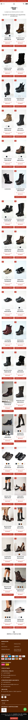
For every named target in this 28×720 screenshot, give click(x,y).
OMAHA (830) (20, 496)
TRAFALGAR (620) (8, 158)
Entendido (14, 718)
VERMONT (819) (7, 496)
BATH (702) (20, 128)
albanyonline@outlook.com (9, 675)
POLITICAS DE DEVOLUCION (17, 650)
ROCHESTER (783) (20, 589)
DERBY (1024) (20, 279)
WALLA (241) (7, 465)
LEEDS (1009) (20, 249)
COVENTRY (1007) (8, 219)
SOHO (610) (7, 435)
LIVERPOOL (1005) (8, 68)
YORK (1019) (20, 370)
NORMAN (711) (20, 433)
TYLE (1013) (7, 309)
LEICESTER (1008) (20, 98)
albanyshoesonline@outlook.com (11, 684)
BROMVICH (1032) (8, 370)
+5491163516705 (6, 682)
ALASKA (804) (8, 189)
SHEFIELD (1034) (7, 128)
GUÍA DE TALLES (5, 649)
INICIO (3, 644)
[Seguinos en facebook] (5, 697)
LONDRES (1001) (7, 249)
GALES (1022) (20, 68)
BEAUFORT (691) (7, 586)
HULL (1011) (20, 158)
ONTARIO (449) (20, 556)
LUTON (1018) (8, 340)
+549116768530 (6, 673)
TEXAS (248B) (8, 619)
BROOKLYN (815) (7, 526)
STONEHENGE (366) (20, 189)
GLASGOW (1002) (20, 219)
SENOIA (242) (20, 465)
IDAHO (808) (20, 526)
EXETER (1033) (20, 340)
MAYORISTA (4, 646)
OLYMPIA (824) (7, 556)
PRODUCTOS (17, 644)
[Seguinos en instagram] (2, 697)
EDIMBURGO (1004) (20, 38)
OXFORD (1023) (7, 98)
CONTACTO (17, 646)
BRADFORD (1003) (20, 400)
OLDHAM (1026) (7, 279)
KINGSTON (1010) (7, 403)
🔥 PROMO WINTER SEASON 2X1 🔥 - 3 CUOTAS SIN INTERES (14, 1)
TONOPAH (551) (20, 619)
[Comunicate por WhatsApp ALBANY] (25, 709)
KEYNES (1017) (8, 38)
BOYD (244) (20, 309)
